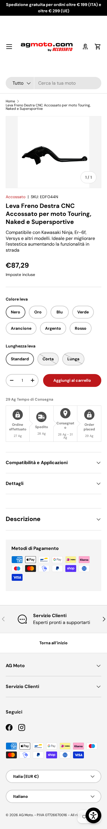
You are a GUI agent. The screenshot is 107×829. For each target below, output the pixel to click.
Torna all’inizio (53, 642)
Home (10, 101)
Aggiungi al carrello (72, 380)
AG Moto (26, 815)
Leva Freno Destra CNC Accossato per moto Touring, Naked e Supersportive (48, 107)
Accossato (15, 196)
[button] (98, 46)
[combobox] (53, 83)
